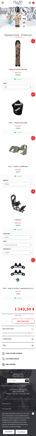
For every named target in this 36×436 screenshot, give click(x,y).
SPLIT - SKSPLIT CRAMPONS (18, 166)
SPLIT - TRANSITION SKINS (18, 123)
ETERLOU (18, 220)
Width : (6, 180)
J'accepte (8, 432)
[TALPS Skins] (18, 106)
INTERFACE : (7, 249)
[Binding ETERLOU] (18, 203)
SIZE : (5, 83)
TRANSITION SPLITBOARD (18, 69)
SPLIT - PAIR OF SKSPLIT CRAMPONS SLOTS (18, 288)
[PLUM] (18, 2)
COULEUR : (7, 234)
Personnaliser (21, 432)
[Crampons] (18, 150)
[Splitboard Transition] (18, 53)
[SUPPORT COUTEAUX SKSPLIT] (18, 272)
